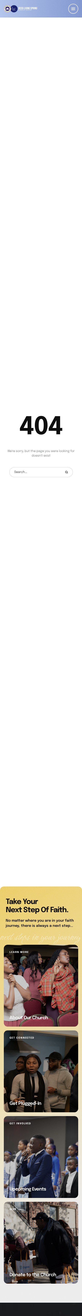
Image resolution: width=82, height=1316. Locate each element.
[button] (73, 9)
